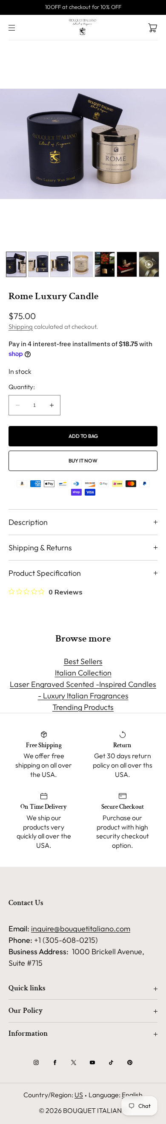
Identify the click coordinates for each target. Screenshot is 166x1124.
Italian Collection (83, 673)
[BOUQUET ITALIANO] (83, 27)
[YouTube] (92, 1062)
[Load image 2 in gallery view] (38, 264)
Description (28, 522)
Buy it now (83, 460)
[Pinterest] (129, 1062)
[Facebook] (55, 1062)
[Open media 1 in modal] (83, 143)
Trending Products (83, 707)
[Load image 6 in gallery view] (127, 264)
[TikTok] (111, 1062)
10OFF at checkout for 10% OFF (83, 6)
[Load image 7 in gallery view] (149, 264)
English (132, 1094)
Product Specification (45, 573)
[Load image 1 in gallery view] (16, 264)
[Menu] (19, 27)
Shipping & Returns (40, 547)
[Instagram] (36, 1062)
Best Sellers (83, 661)
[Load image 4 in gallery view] (82, 264)
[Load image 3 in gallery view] (60, 264)
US (78, 1094)
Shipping (21, 326)
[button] (150, 27)
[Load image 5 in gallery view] (104, 264)
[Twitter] (73, 1062)
